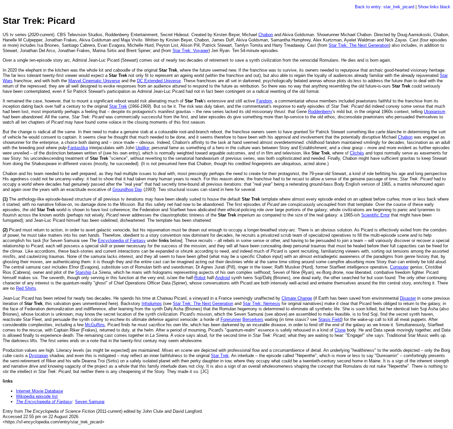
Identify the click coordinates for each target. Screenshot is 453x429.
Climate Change (297, 298)
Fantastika (78, 147)
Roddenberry (320, 111)
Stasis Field (329, 319)
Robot (200, 277)
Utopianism (434, 111)
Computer (399, 267)
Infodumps (152, 303)
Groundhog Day (127, 189)
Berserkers (252, 319)
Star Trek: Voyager (190, 50)
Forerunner (231, 319)
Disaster (408, 298)
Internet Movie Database (39, 391)
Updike (142, 147)
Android (222, 277)
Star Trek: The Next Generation (359, 45)
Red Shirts (26, 288)
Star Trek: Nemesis (261, 303)
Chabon (265, 34)
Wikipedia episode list (37, 396)
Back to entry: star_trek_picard (384, 6)
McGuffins (95, 324)
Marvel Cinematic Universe (94, 80)
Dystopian (38, 355)
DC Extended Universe (159, 80)
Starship (83, 272)
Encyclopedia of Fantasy (122, 240)
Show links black (434, 6)
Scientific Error (375, 215)
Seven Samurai (89, 401)
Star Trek (118, 106)
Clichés (357, 153)
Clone (340, 330)
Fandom (264, 100)
